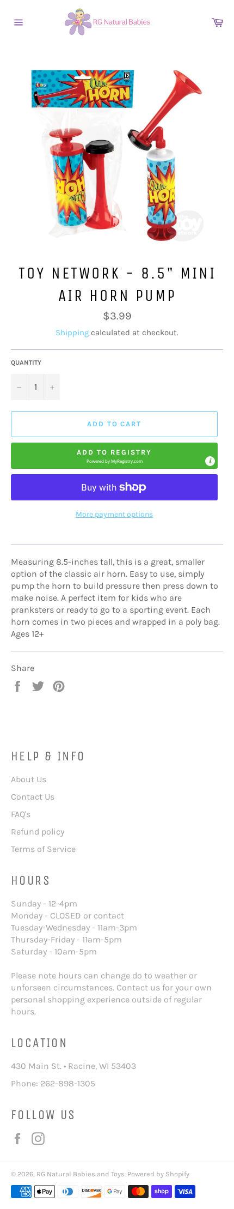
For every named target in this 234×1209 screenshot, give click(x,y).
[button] (114, 456)
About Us (28, 779)
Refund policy (37, 831)
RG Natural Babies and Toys (80, 1174)
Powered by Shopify (158, 1174)
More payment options (114, 514)
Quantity (26, 362)
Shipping (72, 332)
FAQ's (20, 814)
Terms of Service (43, 849)
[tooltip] (210, 461)
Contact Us (32, 796)
